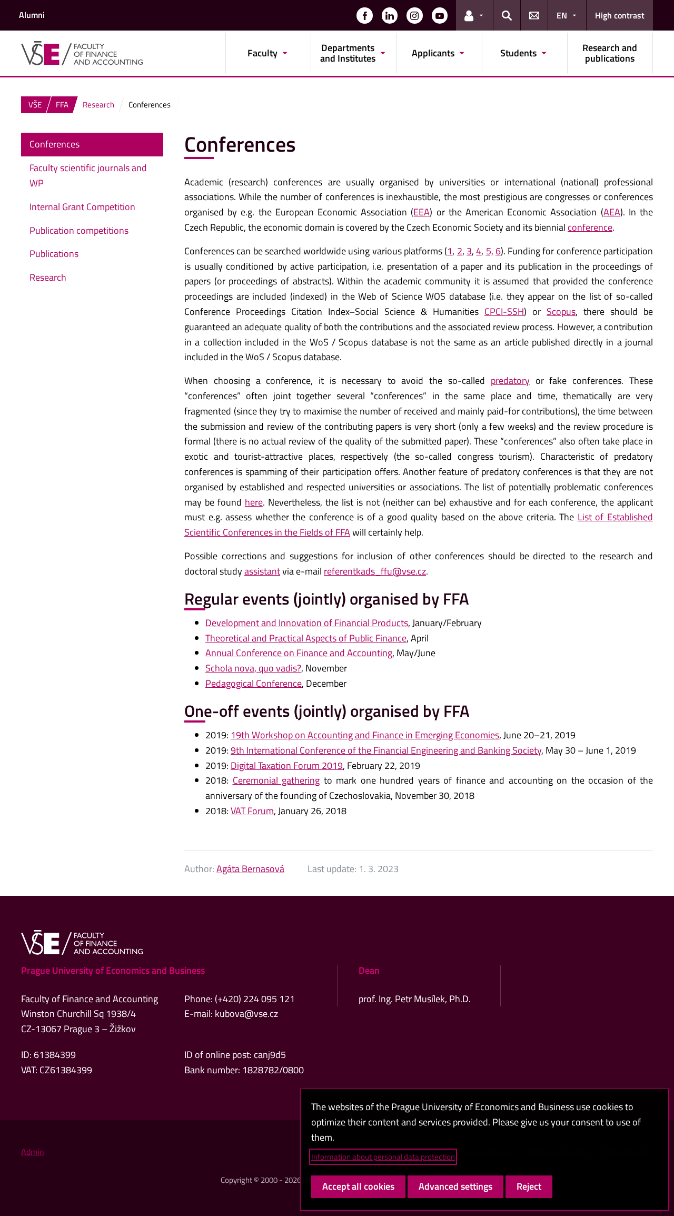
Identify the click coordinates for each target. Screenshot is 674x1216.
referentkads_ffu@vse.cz (375, 571)
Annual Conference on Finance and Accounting (298, 653)
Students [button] (518, 53)
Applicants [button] (433, 53)
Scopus (561, 311)
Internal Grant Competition (83, 207)
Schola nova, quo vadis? (253, 668)
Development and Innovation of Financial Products (306, 623)
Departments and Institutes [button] (347, 53)
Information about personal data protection (383, 1157)
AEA (611, 212)
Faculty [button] (262, 53)
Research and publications (609, 53)
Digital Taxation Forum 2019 (287, 765)
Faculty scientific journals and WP (88, 175)
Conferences (54, 144)
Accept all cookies (358, 1186)
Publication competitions (78, 230)
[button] (364, 15)
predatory (510, 380)
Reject (529, 1186)
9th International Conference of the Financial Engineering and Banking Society (386, 750)
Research (47, 277)
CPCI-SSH (504, 311)
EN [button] (562, 15)
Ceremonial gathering (276, 780)
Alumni (32, 14)
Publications (53, 253)
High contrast (620, 15)
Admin (32, 1151)
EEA (421, 212)
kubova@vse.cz (246, 1013)
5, (489, 251)
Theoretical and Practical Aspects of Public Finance (306, 638)
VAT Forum (252, 811)
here (254, 502)
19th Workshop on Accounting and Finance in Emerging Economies (365, 735)
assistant (262, 571)
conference (590, 227)
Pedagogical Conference (253, 683)
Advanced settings (455, 1186)
